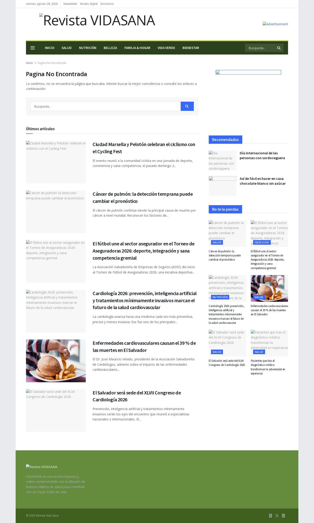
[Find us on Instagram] (283, 515)
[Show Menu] (33, 47)
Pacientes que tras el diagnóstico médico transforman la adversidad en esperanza (268, 367)
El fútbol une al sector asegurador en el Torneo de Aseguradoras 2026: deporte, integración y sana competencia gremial (143, 250)
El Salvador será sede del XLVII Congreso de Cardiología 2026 (227, 363)
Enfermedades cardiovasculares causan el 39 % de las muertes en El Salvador (269, 310)
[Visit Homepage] (90, 24)
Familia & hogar (137, 48)
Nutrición (87, 48)
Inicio (49, 48)
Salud (67, 48)
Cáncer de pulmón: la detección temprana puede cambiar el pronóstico (225, 255)
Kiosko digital (89, 4)
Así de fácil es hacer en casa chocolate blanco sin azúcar (263, 181)
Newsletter (70, 4)
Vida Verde (166, 48)
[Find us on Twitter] (277, 515)
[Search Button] (279, 48)
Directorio (107, 4)
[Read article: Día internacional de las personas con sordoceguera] (222, 160)
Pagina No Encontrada (51, 63)
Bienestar (191, 48)
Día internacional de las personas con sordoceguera (262, 155)
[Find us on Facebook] (270, 515)
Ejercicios (262, 242)
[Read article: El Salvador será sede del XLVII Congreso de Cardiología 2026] (56, 410)
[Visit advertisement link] (275, 24)
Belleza (110, 48)
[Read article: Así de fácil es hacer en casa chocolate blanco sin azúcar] (222, 186)
